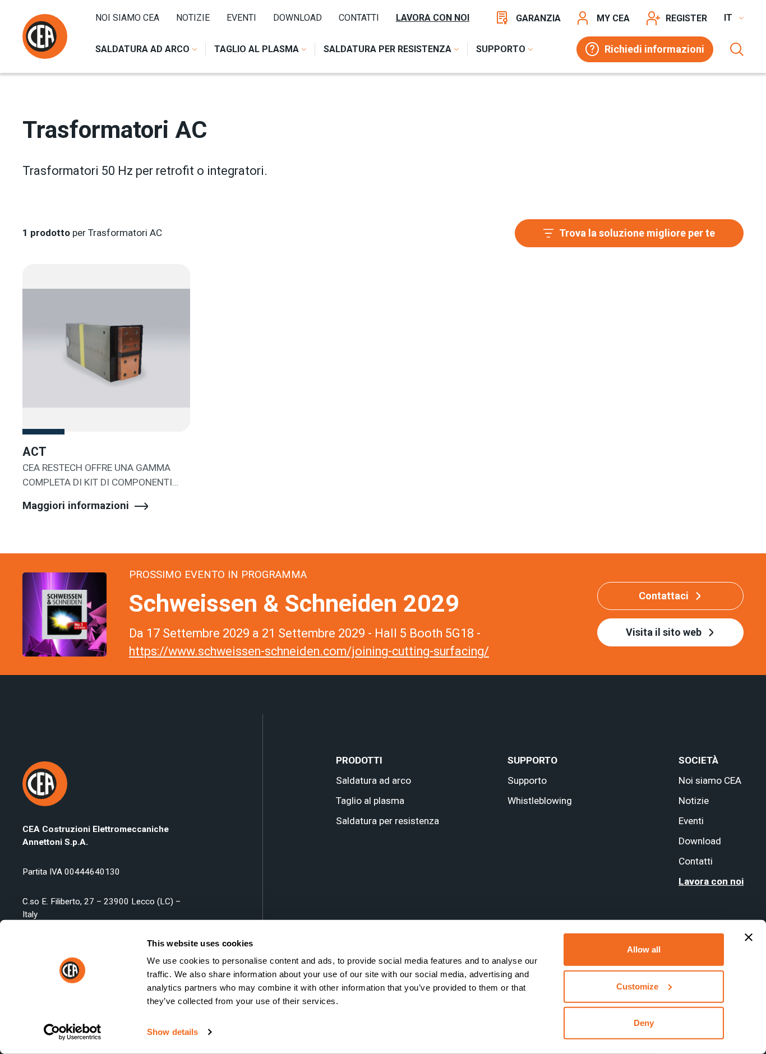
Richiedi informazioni (654, 49)
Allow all (644, 949)
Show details (172, 1032)
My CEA (613, 18)
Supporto (527, 780)
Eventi (241, 17)
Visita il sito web (664, 632)
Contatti (359, 17)
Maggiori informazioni (75, 506)
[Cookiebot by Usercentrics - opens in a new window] (73, 1032)
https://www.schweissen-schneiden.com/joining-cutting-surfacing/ (309, 651)
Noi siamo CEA (127, 17)
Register (686, 18)
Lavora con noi (432, 17)
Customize (637, 986)
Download (297, 17)
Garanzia (538, 18)
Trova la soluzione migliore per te (637, 233)
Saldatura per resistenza (387, 820)
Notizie (193, 17)
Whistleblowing (539, 800)
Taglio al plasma (370, 800)
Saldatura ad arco (373, 780)
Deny (644, 1023)
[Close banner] (749, 937)
